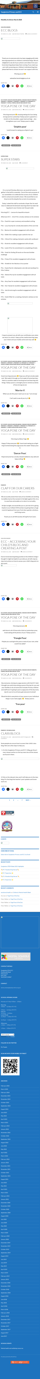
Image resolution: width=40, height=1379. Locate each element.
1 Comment (24, 163)
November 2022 (5, 1132)
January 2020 (5, 1239)
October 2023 (5, 1102)
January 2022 (5, 1162)
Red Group (24, 103)
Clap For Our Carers (17, 488)
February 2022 (5, 1159)
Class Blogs (10, 733)
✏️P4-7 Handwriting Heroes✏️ (10, 869)
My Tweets (4, 1047)
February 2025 (5, 1086)
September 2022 (5, 1139)
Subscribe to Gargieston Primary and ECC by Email (15, 854)
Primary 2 (10, 101)
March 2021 (4, 1192)
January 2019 (5, 1279)
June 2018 (4, 1299)
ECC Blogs (9, 30)
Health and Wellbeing (15, 100)
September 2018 (5, 1293)
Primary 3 (17, 101)
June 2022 (4, 1146)
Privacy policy (24, 1367)
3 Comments (28, 678)
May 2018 (4, 1303)
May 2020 (4, 1226)
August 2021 (4, 1179)
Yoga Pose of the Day (18, 106)
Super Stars (4, 156)
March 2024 (4, 1089)
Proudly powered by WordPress (8, 1356)
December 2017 (5, 1319)
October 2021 (5, 1172)
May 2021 (4, 1186)
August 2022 (4, 1142)
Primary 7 (4, 103)
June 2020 (4, 1222)
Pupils (9, 103)
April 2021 (4, 1189)
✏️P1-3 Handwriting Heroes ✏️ (10, 876)
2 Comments (28, 621)
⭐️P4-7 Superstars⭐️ (7, 873)
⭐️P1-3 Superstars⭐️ (7, 879)
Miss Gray (16, 551)
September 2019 (5, 1252)
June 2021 (4, 1182)
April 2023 (4, 1119)
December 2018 (5, 1283)
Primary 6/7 (31, 101)
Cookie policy (16, 1367)
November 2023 (5, 1099)
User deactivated (19, 34)
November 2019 (5, 1246)
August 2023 (4, 1109)
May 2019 (4, 1266)
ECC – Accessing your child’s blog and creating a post (18, 545)
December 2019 (5, 1242)
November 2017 (5, 1323)
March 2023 (4, 1122)
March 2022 (4, 1156)
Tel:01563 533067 (6, 977)
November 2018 (5, 1286)
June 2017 (4, 1336)
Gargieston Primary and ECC (11, 12)
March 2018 (4, 1309)
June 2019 (4, 1262)
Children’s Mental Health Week (22, 892)
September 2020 (5, 1212)
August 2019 (4, 1256)
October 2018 (5, 1289)
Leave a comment (32, 34)
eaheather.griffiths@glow (22, 737)
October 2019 (5, 1249)
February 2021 (5, 1196)
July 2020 (4, 1219)
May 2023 (4, 1116)
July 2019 (4, 1259)
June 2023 (4, 1112)
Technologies (10, 730)
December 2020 (5, 1202)
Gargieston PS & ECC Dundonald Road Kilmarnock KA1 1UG (7, 973)
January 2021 (5, 1199)
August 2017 (4, 1333)
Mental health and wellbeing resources (12, 1348)
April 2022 (4, 1152)
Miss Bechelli (18, 109)
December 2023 (5, 1096)
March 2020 (4, 1232)
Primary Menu (38, 12)
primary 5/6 (24, 101)
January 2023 (5, 1129)
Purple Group (16, 103)
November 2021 (5, 1169)
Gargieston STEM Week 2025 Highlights (12, 866)
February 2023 (5, 1126)
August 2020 (4, 1216)
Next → (28, 800)
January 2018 (5, 1316)
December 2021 (5, 1166)
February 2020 (5, 1236)
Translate (12, 1036)
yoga (29, 103)
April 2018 (4, 1306)
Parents (33, 100)
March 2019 (4, 1272)
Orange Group (26, 100)
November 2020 (5, 1206)
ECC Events (4, 100)
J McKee (16, 163)
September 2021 (5, 1176)
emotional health (6, 892)
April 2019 (4, 1269)
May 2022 (4, 1149)
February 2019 (5, 1276)
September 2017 (5, 1329)
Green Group (6, 145)
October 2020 (5, 1209)
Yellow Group (16, 145)
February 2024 (5, 1092)
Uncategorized (5, 27)
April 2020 (4, 1229)
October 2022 (5, 1136)
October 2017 (5, 1326)
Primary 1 (4, 101)
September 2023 (5, 1106)
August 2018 (4, 1296)
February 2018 (5, 1313)
